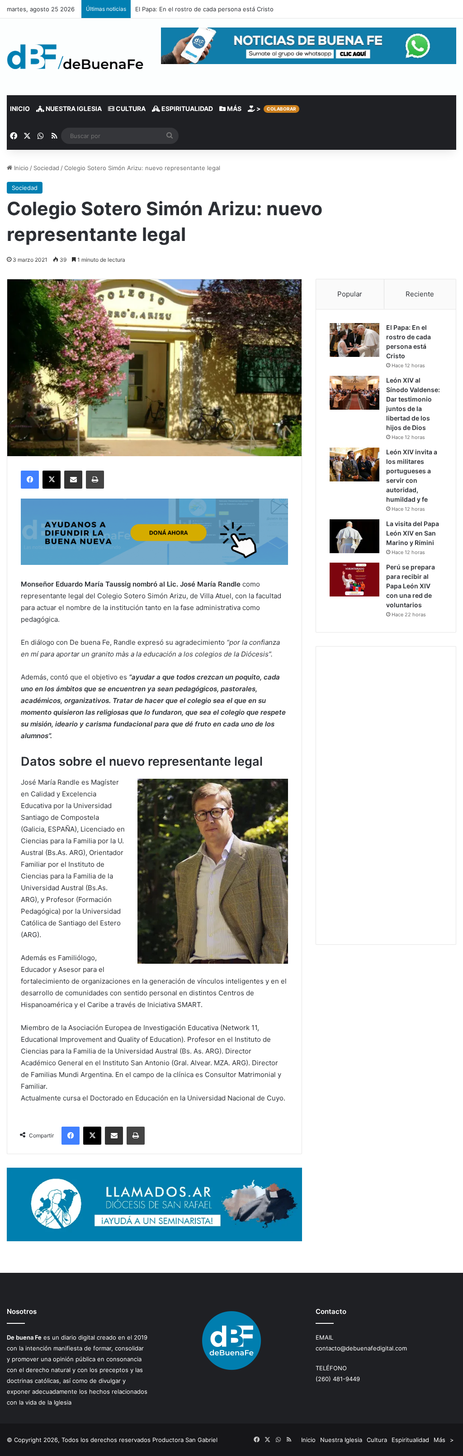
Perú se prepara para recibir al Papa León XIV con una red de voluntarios (410, 586)
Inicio (20, 108)
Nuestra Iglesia (73, 108)
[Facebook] (30, 480)
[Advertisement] (386, 795)
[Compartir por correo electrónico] (73, 480)
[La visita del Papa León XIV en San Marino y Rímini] (354, 536)
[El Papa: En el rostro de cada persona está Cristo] (354, 340)
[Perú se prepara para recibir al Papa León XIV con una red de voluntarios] (354, 579)
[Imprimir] (95, 480)
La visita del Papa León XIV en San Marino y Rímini (412, 533)
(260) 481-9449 (338, 1378)
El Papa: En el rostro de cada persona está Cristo (204, 9)
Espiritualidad (186, 108)
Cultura (130, 108)
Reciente (420, 294)
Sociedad (46, 167)
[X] (52, 480)
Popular (349, 294)
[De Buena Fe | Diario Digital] (75, 57)
